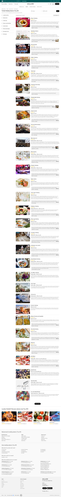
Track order (21, 483)
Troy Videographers (43, 449)
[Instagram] (46, 491)
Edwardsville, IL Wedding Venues (45, 469)
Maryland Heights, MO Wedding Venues (46, 463)
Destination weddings (32, 6)
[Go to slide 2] (22, 26)
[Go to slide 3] (23, 65)
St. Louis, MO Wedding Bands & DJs (6, 462)
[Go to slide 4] (23, 26)
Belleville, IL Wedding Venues (44, 468)
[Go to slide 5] (24, 26)
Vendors (27, 6)
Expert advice (22, 480)
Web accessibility (17, 495)
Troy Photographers (43, 450)
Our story (3, 480)
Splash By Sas (43, 439)
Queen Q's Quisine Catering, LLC (6, 439)
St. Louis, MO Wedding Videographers (7, 469)
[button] (42, 11)
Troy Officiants (3, 450)
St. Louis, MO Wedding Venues (45, 462)
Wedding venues (21, 6)
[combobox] (49, 11)
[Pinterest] (44, 491)
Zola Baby (3, 484)
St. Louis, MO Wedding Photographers (7, 474)
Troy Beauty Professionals (24, 449)
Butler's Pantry (3, 440)
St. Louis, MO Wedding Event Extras (25, 462)
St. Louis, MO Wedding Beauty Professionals (27, 469)
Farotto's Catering (23, 439)
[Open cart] (50, 4)
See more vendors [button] (37, 403)
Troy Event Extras (4, 449)
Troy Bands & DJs (23, 450)
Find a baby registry (45, 485)
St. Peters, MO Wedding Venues (45, 467)
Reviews (3, 483)
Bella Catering (3, 438)
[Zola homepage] (30, 3)
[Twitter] (45, 491)
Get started (44, 488)
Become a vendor (39, 6)
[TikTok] (48, 491)
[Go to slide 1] (21, 26)
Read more (53, 40)
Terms (5, 495)
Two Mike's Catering (24, 438)
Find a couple (44, 484)
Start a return (22, 484)
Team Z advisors (22, 488)
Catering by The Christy (44, 438)
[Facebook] (42, 491)
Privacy (2, 495)
